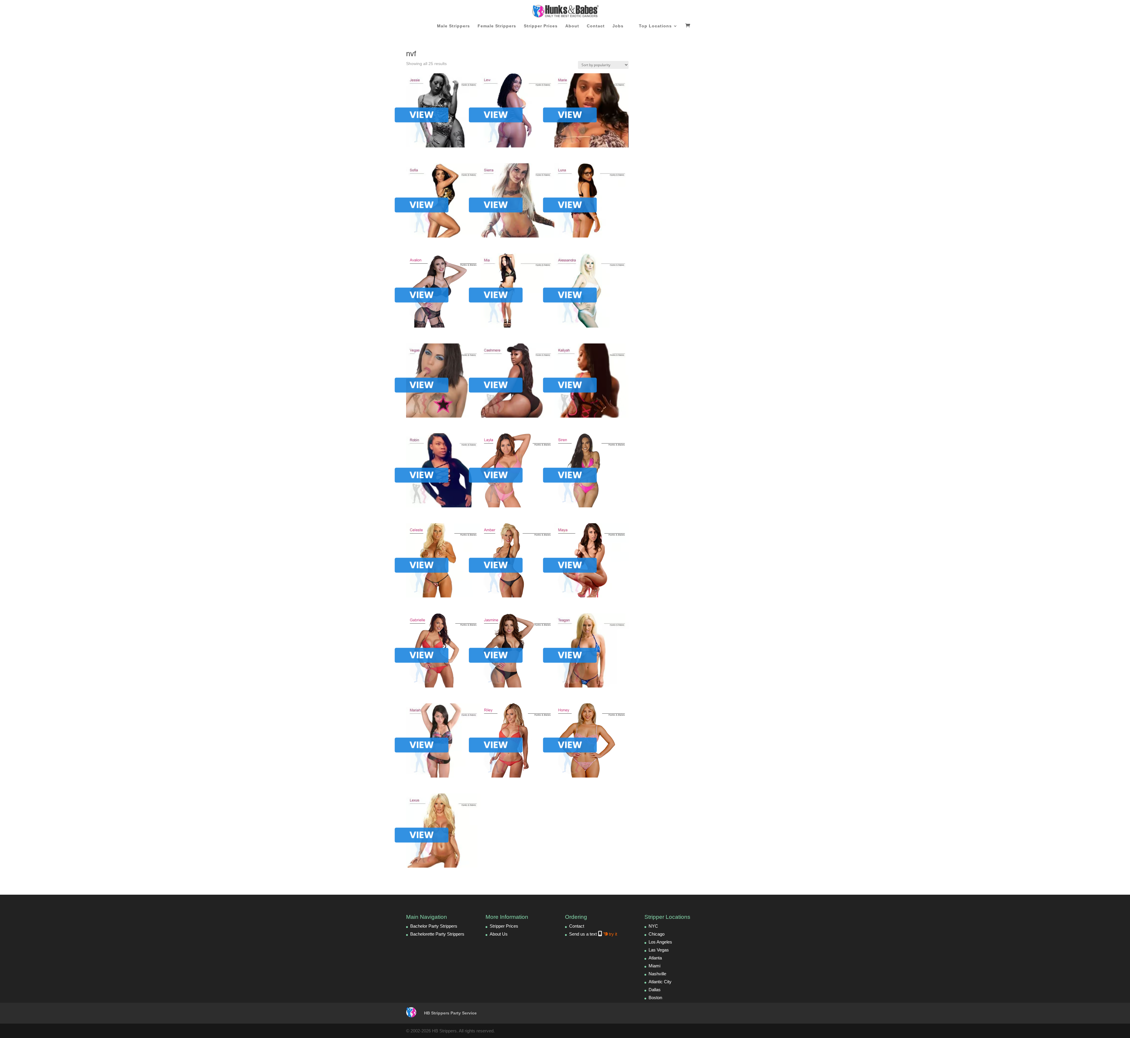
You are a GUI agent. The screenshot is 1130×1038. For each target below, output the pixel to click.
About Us (499, 933)
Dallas (655, 989)
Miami (654, 965)
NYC (653, 926)
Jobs (618, 26)
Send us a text (593, 933)
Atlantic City (660, 981)
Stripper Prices (541, 26)
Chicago (656, 933)
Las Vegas (659, 949)
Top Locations (655, 26)
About (572, 26)
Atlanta (655, 957)
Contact (596, 26)
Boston (655, 997)
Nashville (657, 973)
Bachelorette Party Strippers (437, 933)
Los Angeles (660, 941)
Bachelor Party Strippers (433, 926)
